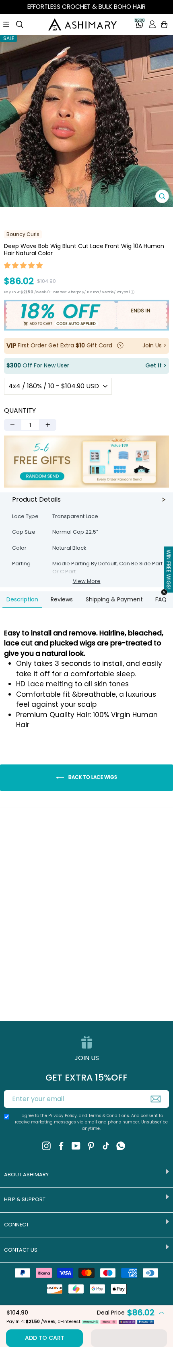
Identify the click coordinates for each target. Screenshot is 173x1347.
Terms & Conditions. (110, 1116)
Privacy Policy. (63, 1116)
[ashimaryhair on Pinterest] (90, 1146)
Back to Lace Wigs (92, 777)
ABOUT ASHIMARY (26, 1174)
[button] (23, 266)
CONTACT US (20, 1249)
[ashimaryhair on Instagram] (46, 1146)
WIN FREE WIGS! (169, 569)
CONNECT (16, 1224)
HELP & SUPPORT (24, 1199)
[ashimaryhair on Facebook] (61, 1146)
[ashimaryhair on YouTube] (76, 1146)
